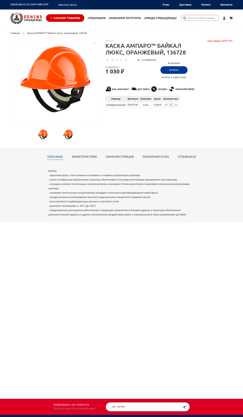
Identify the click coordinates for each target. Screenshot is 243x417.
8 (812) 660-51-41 (19, 4)
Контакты (226, 4)
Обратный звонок (67, 5)
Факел (109, 40)
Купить (174, 70)
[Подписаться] (184, 407)
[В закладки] (95, 43)
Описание (55, 156)
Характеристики (84, 156)
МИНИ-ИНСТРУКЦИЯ (120, 156)
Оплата (205, 4)
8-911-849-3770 (39, 4)
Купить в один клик (174, 77)
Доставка (185, 4)
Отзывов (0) (187, 156)
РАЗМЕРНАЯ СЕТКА (156, 156)
